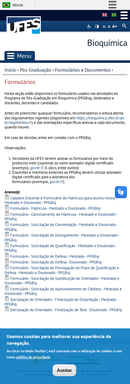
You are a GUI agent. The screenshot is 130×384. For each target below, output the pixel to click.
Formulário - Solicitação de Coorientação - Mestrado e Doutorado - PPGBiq (61, 227)
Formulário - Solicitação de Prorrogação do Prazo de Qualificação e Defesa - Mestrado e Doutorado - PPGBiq (62, 270)
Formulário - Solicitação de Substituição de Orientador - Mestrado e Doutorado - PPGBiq (62, 281)
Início (10, 70)
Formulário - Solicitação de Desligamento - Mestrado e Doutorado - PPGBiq (62, 237)
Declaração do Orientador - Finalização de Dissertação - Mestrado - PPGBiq (61, 302)
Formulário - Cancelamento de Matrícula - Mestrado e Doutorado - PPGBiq (61, 216)
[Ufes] (24, 22)
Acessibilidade (89, 26)
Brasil (18, 5)
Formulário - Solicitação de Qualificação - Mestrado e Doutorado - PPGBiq (60, 248)
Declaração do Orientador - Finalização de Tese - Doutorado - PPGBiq (66, 309)
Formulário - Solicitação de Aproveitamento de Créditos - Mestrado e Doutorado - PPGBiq (63, 291)
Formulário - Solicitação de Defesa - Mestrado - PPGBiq (54, 256)
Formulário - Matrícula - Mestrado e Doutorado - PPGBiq (55, 208)
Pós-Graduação (35, 70)
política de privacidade (33, 357)
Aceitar (64, 370)
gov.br (37, 167)
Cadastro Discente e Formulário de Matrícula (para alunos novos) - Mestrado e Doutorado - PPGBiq (61, 200)
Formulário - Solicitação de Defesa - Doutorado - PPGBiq (56, 262)
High (97, 26)
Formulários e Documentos (83, 70)
